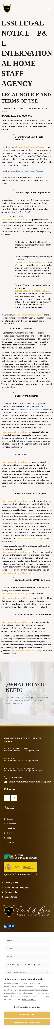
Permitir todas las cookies (27, 1022)
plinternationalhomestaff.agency (30, 147)
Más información (29, 999)
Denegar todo (27, 1015)
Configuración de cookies (27, 1007)
